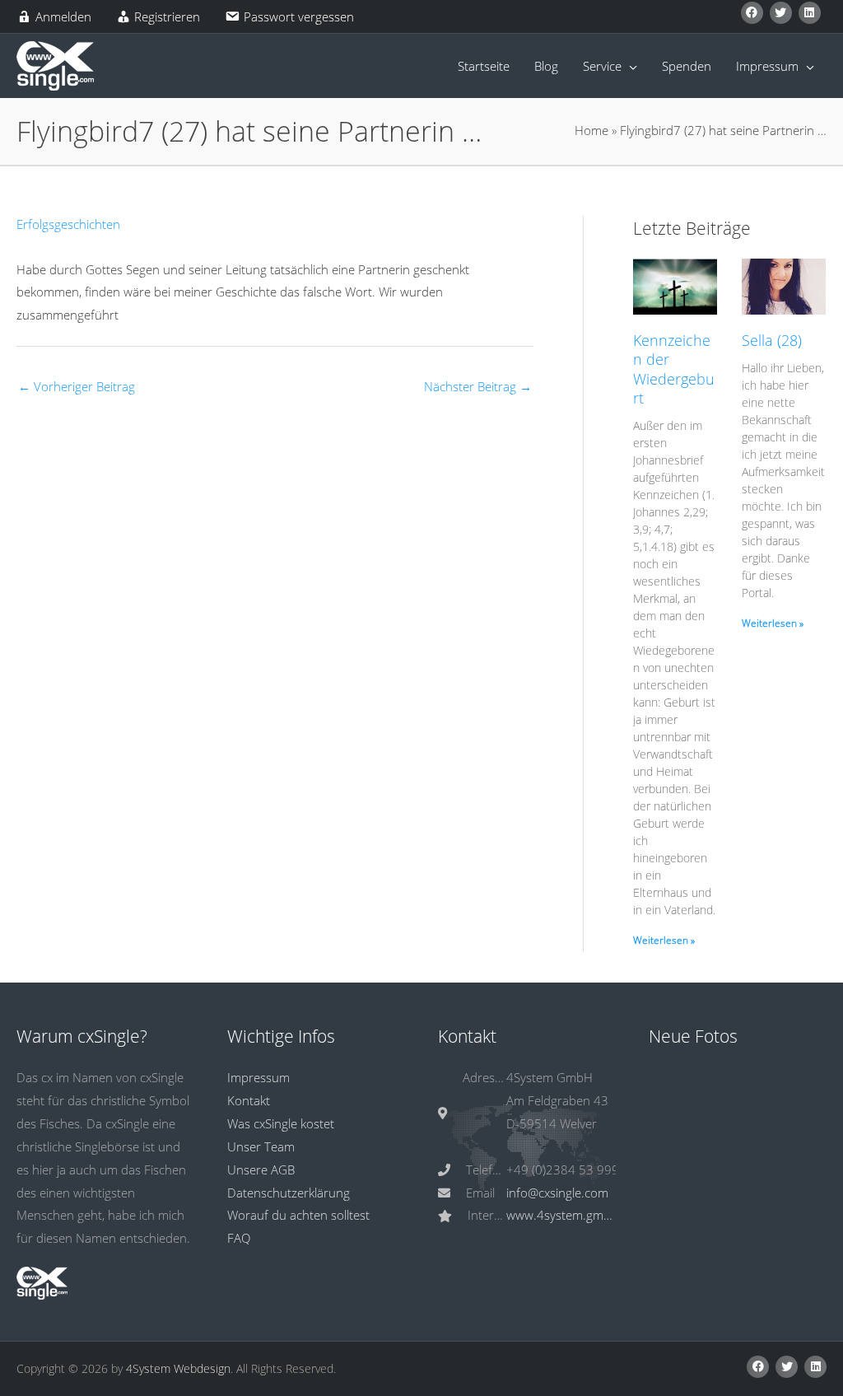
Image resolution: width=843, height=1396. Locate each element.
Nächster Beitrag (478, 386)
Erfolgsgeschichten (68, 224)
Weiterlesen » (664, 940)
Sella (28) (772, 340)
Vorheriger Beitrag (76, 386)
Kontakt (248, 1100)
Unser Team (261, 1146)
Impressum (258, 1077)
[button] (752, 13)
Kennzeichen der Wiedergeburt (674, 369)
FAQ (238, 1238)
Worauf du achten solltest (298, 1215)
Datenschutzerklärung (288, 1192)
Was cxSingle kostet (280, 1123)
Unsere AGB (261, 1169)
